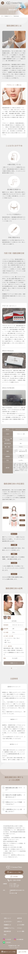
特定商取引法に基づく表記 (14, 945)
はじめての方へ (8, 921)
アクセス (19, 928)
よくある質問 (20, 925)
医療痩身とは (7, 925)
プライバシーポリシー (14, 947)
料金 (5, 934)
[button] (26, 629)
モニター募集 (20, 931)
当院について (7, 918)
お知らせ (19, 921)
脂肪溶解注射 (7, 931)
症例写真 (19, 918)
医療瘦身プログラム (9, 928)
